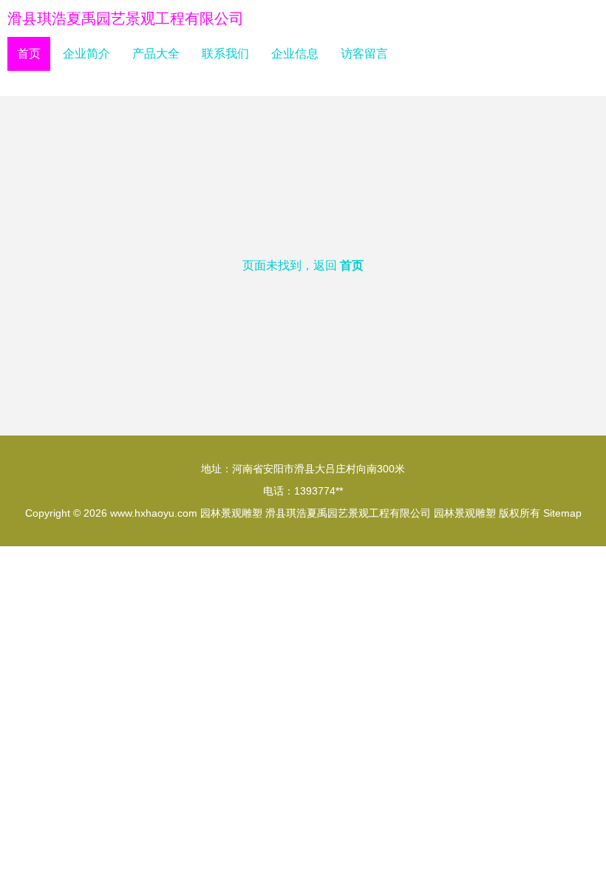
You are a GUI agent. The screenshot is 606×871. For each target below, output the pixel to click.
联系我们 (225, 53)
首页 (29, 53)
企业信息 (295, 53)
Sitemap (562, 513)
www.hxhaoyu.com (153, 513)
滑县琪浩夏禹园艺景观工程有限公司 (125, 18)
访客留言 (364, 53)
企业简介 (86, 53)
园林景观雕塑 (231, 513)
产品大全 (156, 53)
